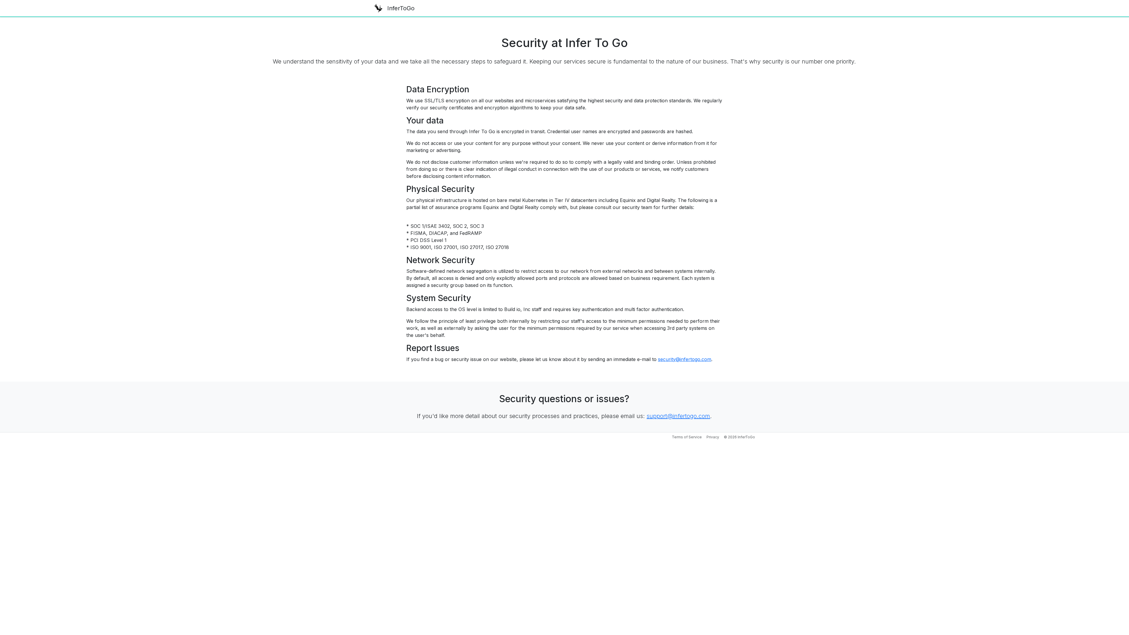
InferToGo (401, 8)
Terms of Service (687, 437)
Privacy (713, 437)
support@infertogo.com (678, 416)
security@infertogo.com (684, 359)
